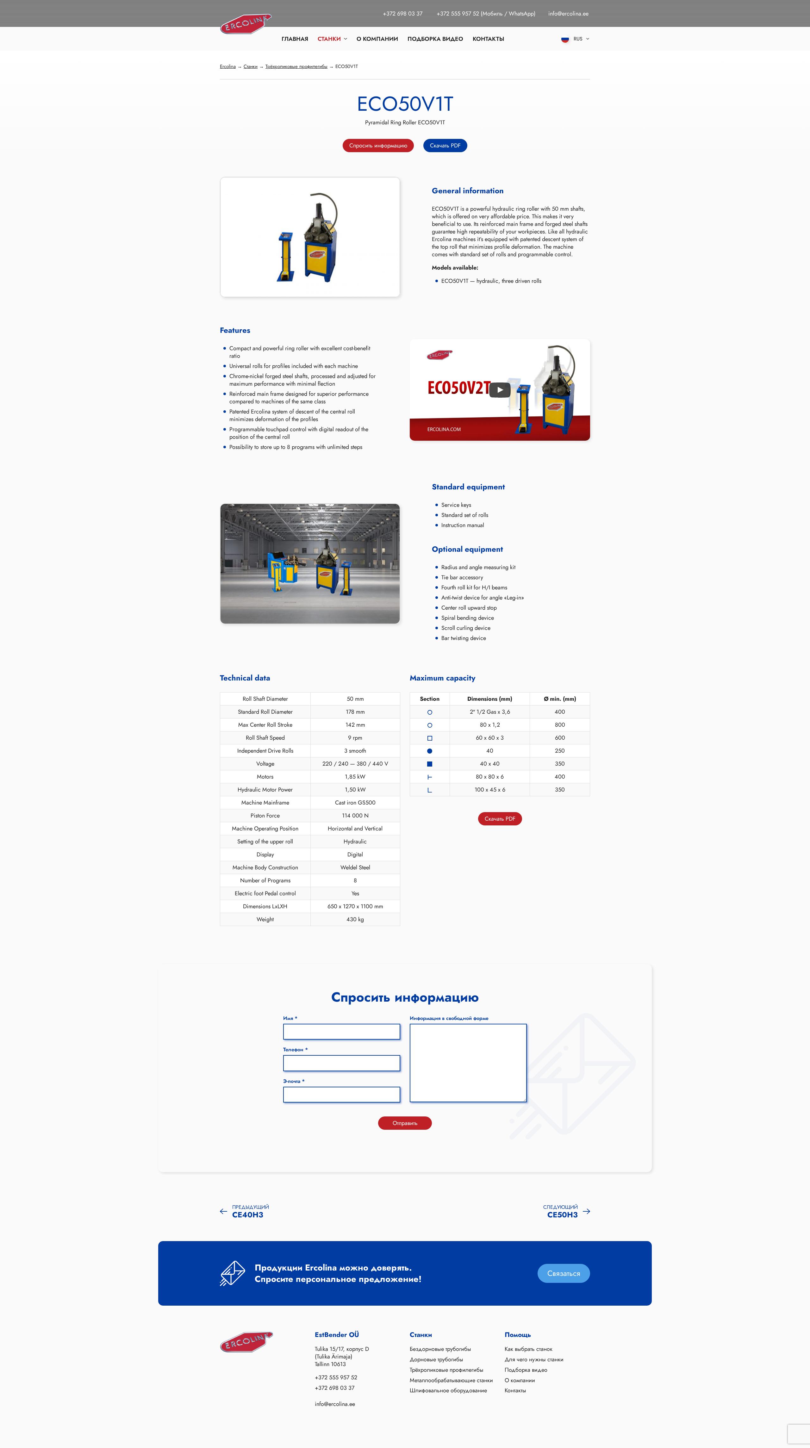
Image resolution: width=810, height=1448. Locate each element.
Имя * (290, 1018)
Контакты (488, 39)
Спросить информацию (378, 145)
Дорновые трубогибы (436, 1360)
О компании (377, 39)
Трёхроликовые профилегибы (446, 1370)
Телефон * (295, 1049)
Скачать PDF (445, 145)
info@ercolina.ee (568, 13)
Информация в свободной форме (449, 1018)
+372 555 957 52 (458, 13)
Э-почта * (294, 1081)
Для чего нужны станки (534, 1360)
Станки (329, 39)
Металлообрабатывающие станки (451, 1380)
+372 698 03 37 (402, 13)
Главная (295, 39)
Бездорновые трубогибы (440, 1349)
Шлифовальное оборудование (448, 1391)
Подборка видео (435, 39)
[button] (500, 390)
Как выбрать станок (528, 1349)
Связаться (563, 1273)
